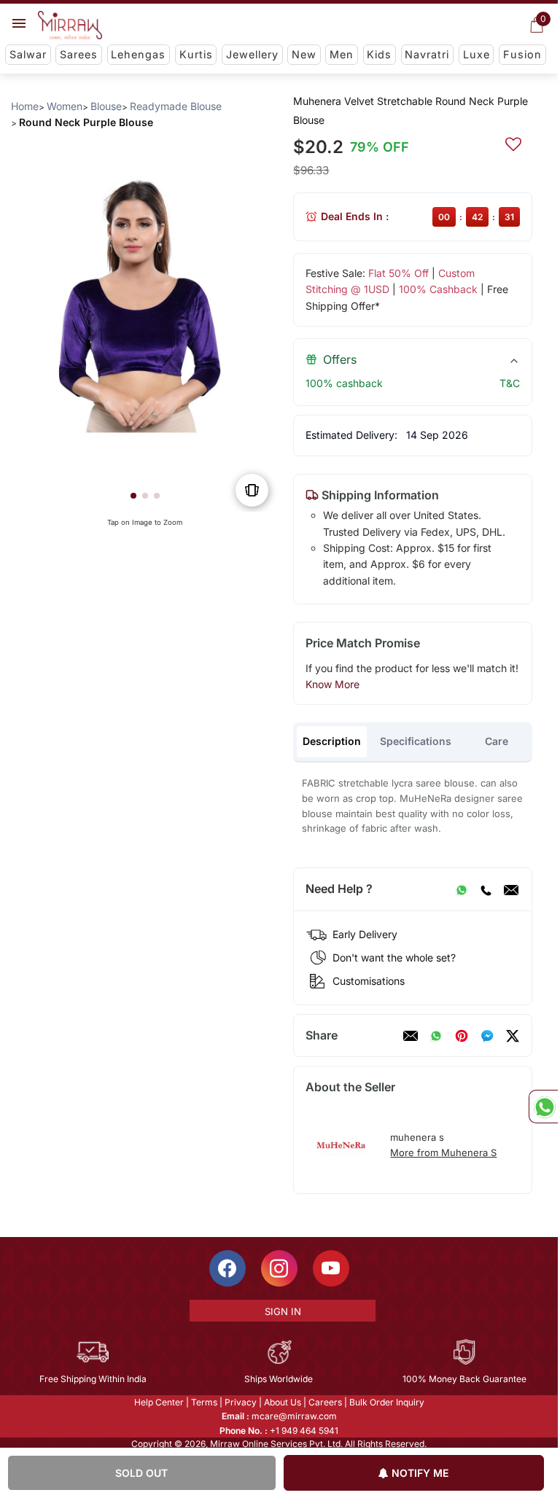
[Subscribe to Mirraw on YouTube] (331, 1268)
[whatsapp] (436, 1036)
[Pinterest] (461, 1036)
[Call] (485, 889)
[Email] (511, 889)
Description (332, 741)
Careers (325, 1402)
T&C (509, 383)
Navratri (427, 54)
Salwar (28, 54)
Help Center (159, 1402)
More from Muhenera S (443, 1152)
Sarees (79, 54)
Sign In (283, 1311)
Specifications (415, 741)
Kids (379, 54)
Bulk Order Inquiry (386, 1402)
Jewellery (252, 54)
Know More (332, 684)
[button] (133, 496)
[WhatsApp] (461, 889)
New (304, 54)
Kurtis (196, 54)
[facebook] (487, 1036)
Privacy (241, 1402)
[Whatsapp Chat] (543, 1106)
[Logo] (70, 25)
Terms (204, 1402)
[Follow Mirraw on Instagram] (279, 1268)
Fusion (522, 54)
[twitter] (512, 1036)
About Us (282, 1402)
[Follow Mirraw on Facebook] (227, 1268)
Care (496, 741)
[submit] (513, 142)
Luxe (476, 54)
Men (342, 54)
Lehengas (138, 54)
